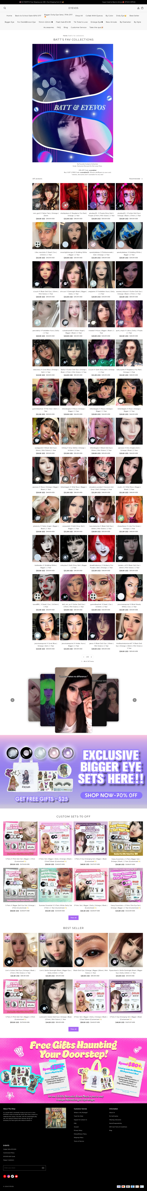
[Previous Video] (12, 700)
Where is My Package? (81, 1112)
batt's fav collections (76, 36)
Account (76, 1127)
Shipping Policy (78, 1137)
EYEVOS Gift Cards (9, 1156)
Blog (110, 1130)
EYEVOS (73, 8)
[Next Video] (134, 700)
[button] (73, 700)
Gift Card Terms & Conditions (118, 1127)
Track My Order (78, 1116)
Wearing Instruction (115, 1120)
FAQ (75, 1123)
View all (73, 918)
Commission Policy (9, 1153)
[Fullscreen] (88, 670)
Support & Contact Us (80, 1120)
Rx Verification (113, 1116)
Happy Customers (8, 1160)
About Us (112, 1112)
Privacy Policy (78, 1130)
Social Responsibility (115, 1123)
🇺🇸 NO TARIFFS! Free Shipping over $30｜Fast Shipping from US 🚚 (41, 2)
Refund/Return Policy (80, 1134)
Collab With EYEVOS (9, 1149)
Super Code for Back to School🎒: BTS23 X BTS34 (118, 2)
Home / (65, 36)
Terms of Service (79, 1141)
